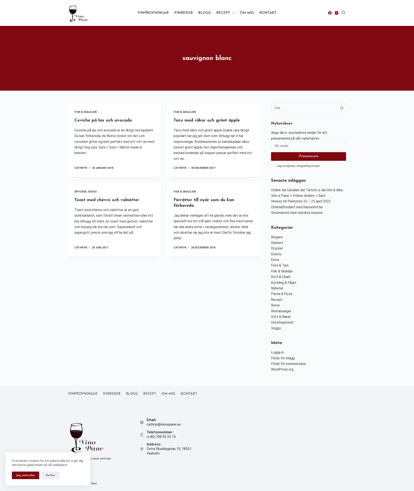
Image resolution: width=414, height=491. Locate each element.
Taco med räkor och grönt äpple (207, 120)
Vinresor (183, 13)
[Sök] (343, 12)
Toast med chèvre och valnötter (106, 200)
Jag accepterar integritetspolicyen (298, 165)
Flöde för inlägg (283, 358)
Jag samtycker (25, 475)
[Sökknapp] (342, 108)
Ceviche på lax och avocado (103, 120)
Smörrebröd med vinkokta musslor (297, 213)
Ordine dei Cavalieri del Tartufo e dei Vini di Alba (307, 190)
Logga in (277, 352)
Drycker (80, 191)
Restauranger (281, 311)
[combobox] (304, 108)
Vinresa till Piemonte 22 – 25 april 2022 (301, 201)
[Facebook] (330, 13)
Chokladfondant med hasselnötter (297, 207)
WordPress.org (282, 369)
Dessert (277, 243)
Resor (275, 305)
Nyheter (277, 288)
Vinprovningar (153, 13)
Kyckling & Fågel (283, 283)
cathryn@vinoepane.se (164, 424)
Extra (275, 260)
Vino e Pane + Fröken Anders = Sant (298, 196)
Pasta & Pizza (281, 294)
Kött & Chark (280, 277)
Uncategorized (282, 322)
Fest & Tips (280, 265)
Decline (50, 475)
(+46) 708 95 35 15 (161, 437)
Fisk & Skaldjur (85, 112)
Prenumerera (308, 156)
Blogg (204, 13)
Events (276, 254)
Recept (223, 13)
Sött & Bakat (281, 317)
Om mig (247, 13)
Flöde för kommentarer (288, 364)
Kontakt (267, 13)
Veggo (92, 191)
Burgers (277, 237)
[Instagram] (336, 13)
